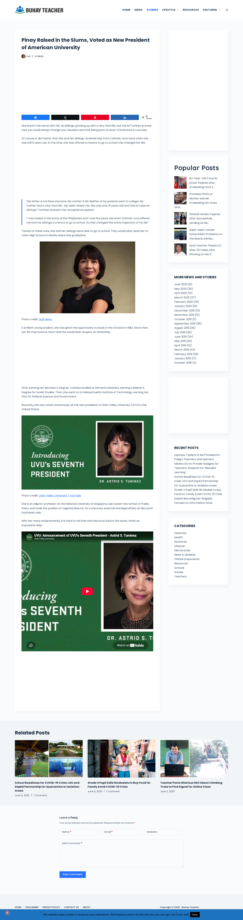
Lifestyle (179, 546)
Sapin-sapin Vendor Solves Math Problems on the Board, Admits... (205, 234)
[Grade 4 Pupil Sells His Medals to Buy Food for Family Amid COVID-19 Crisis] (121, 759)
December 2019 (184, 310)
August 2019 (181, 328)
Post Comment (72, 874)
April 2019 (180, 345)
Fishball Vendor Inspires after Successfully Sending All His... (204, 218)
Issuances (180, 542)
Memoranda (182, 550)
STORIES (152, 10)
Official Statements (187, 559)
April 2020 (180, 293)
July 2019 (179, 332)
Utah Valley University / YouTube (60, 495)
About (87, 907)
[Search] (227, 10)
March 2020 (182, 297)
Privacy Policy (51, 907)
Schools (179, 568)
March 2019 (181, 350)
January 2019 (182, 358)
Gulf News (45, 319)
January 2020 (183, 306)
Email (108, 832)
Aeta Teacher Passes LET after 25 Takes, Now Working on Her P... (205, 250)
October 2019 (183, 319)
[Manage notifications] (7, 912)
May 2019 (180, 341)
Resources (181, 563)
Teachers (180, 576)
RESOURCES (191, 10)
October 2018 (183, 363)
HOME (126, 10)
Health (178, 537)
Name (66, 832)
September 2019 (184, 323)
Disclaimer (31, 907)
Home (18, 907)
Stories (39, 56)
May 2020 (180, 289)
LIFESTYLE (168, 10)
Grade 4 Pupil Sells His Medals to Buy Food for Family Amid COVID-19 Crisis (119, 785)
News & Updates (185, 555)
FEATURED (210, 10)
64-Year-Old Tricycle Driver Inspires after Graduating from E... (203, 182)
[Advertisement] (87, 88)
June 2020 (180, 284)
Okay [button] (195, 914)
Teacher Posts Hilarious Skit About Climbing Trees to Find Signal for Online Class (191, 785)
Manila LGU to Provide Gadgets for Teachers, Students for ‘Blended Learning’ (196, 468)
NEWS (138, 10)
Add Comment (72, 843)
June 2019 (180, 337)
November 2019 (184, 315)
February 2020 (183, 302)
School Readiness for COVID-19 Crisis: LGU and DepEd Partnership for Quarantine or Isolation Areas (196, 481)
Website (152, 832)
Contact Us (71, 907)
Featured (180, 533)
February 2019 (183, 354)
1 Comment (40, 795)
